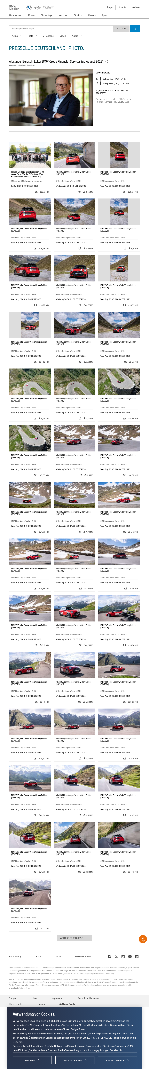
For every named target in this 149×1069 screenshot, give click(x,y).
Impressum (57, 998)
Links (34, 998)
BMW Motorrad (83, 956)
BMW (38, 956)
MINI (58, 956)
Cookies (41, 1004)
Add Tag (121, 28)
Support (13, 998)
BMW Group (15, 956)
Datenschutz (15, 1004)
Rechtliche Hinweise (88, 998)
